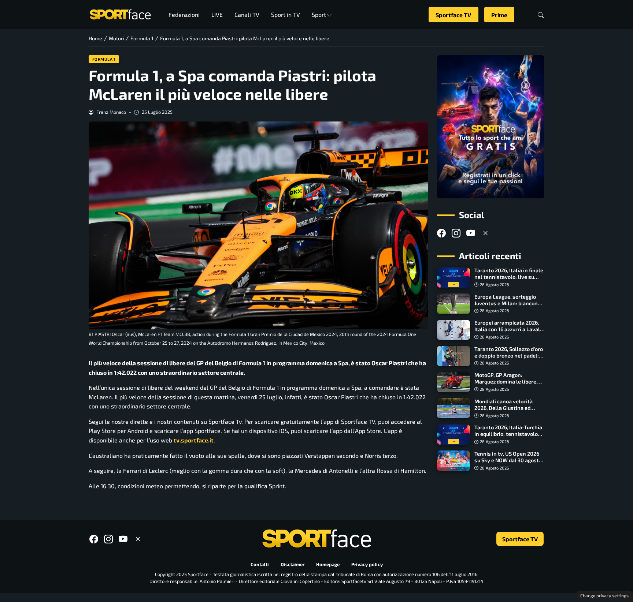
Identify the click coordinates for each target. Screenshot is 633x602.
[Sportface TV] (490, 126)
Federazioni (184, 14)
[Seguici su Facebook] (441, 233)
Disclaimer (292, 565)
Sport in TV (285, 14)
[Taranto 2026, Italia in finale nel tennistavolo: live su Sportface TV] (453, 278)
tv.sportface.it (194, 440)
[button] (541, 15)
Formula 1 (104, 59)
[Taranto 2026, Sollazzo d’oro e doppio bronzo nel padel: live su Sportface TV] (453, 356)
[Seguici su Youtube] (470, 233)
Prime (499, 14)
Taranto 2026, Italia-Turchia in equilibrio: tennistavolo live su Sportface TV (508, 434)
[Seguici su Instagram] (456, 233)
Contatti (260, 565)
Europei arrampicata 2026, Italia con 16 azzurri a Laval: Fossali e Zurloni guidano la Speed (507, 333)
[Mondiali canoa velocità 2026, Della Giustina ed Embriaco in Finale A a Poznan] (453, 408)
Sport (319, 14)
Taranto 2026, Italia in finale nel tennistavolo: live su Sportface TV (508, 277)
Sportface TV (453, 14)
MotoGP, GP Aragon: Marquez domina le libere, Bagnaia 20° (505, 382)
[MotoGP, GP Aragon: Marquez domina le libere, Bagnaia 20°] (453, 382)
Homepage (328, 565)
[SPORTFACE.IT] (120, 13)
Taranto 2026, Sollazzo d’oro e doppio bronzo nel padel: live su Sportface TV (508, 355)
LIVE (217, 14)
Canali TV (246, 14)
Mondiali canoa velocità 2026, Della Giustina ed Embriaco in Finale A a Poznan (503, 411)
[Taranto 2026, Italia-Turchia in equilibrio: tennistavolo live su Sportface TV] (453, 435)
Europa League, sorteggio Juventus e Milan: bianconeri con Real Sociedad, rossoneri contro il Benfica (509, 306)
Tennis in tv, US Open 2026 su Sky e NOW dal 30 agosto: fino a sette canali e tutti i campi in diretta (508, 463)
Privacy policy (367, 565)
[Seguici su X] (485, 233)
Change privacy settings (604, 595)
